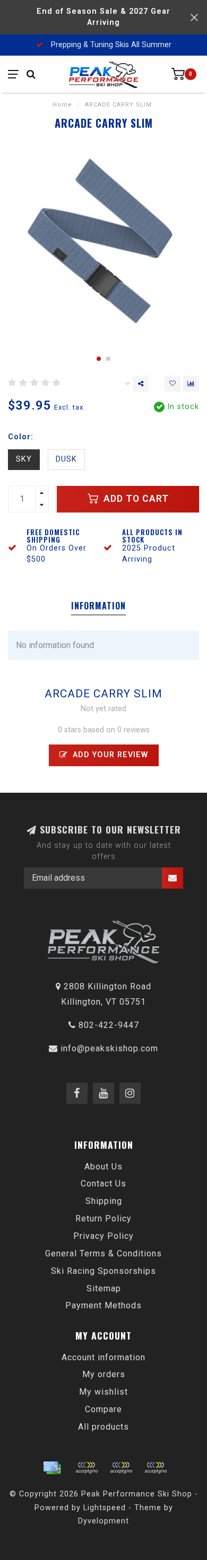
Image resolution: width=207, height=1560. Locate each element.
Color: (20, 436)
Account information (103, 1357)
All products (103, 1427)
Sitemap (104, 1288)
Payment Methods (103, 1305)
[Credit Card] (52, 1468)
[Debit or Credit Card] (86, 1468)
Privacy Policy (103, 1236)
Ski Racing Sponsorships (103, 1271)
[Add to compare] (191, 384)
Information (98, 605)
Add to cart (135, 498)
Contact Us (103, 1183)
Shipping (103, 1201)
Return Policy (103, 1218)
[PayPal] (121, 1468)
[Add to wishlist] (172, 384)
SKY (24, 459)
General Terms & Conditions (103, 1253)
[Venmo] (155, 1468)
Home (62, 104)
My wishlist (103, 1392)
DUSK (66, 459)
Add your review (109, 754)
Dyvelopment (103, 1521)
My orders (103, 1374)
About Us (103, 1167)
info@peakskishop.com (109, 1048)
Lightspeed (104, 1507)
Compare (103, 1409)
